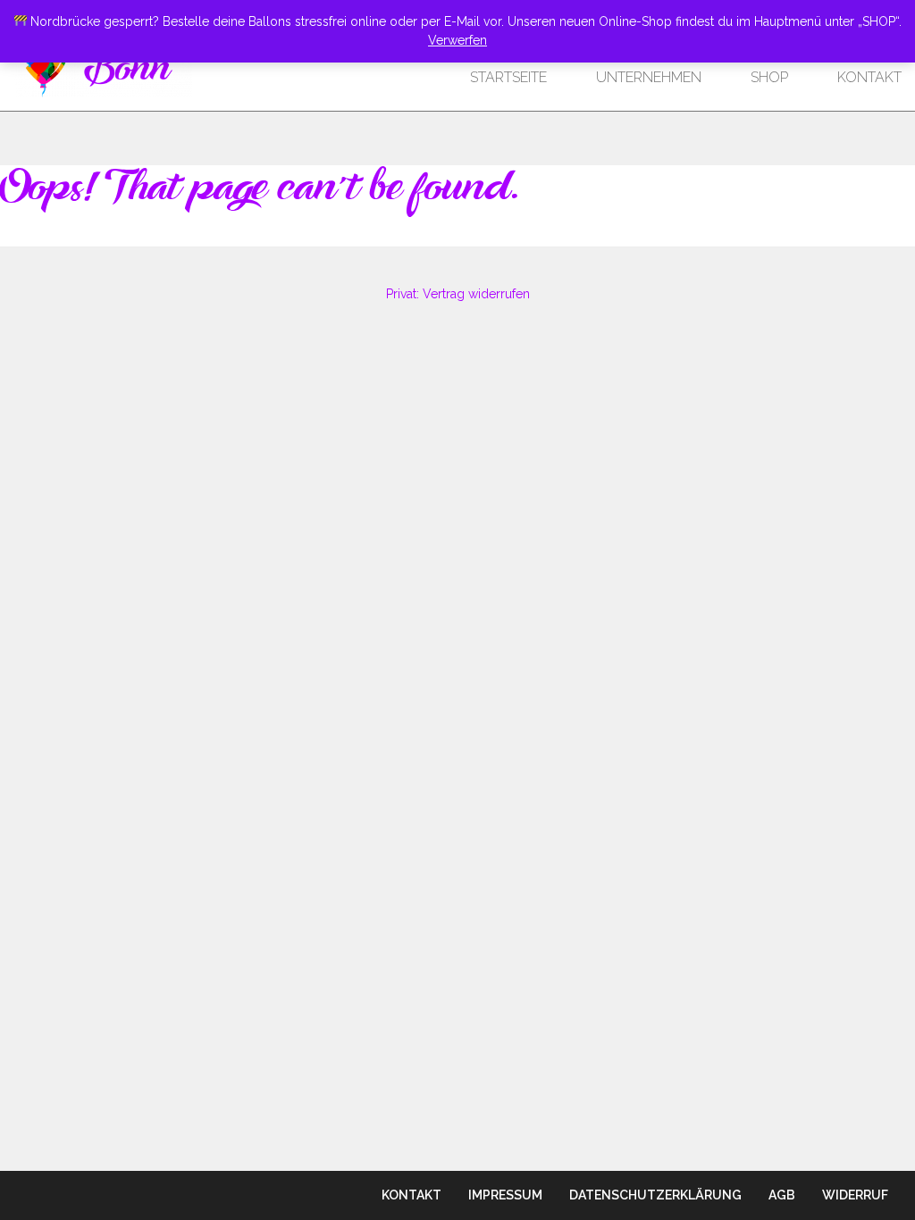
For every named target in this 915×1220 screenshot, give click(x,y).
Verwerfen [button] (457, 40)
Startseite (508, 77)
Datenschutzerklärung (655, 1195)
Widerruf (855, 1195)
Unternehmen (648, 77)
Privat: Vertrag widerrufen (458, 294)
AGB (781, 1195)
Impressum (505, 1195)
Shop (769, 77)
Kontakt (869, 77)
